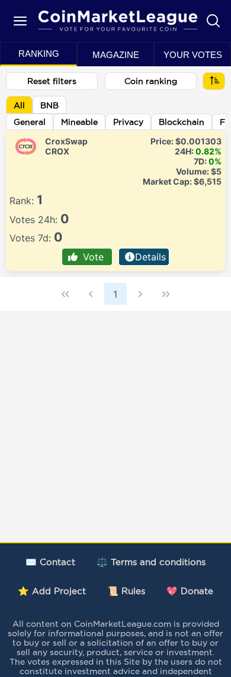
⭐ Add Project (52, 591)
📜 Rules (126, 591)
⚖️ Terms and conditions (151, 562)
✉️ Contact (50, 562)
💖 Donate (189, 591)
